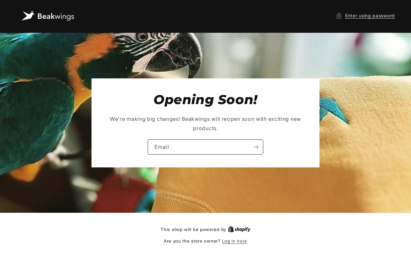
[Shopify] (239, 229)
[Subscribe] (256, 146)
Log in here (234, 241)
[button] (365, 16)
